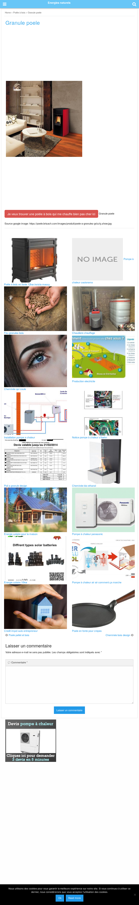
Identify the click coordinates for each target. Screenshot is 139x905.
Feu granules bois (14, 333)
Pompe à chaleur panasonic (87, 534)
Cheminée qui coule (15, 389)
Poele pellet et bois (19, 635)
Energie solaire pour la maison (20, 534)
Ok (60, 898)
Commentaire (19, 662)
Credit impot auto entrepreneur (21, 630)
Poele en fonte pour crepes (87, 630)
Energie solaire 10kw (15, 582)
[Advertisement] (69, 54)
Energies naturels (59, 3)
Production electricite (83, 381)
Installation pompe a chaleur (19, 437)
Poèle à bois (19, 12)
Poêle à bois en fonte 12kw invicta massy (27, 284)
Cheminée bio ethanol (84, 485)
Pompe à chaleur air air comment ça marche (96, 582)
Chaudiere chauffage (83, 333)
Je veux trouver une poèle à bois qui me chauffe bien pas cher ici (51, 214)
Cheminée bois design (118, 635)
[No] (134, 894)
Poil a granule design (15, 485)
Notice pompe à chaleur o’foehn (89, 437)
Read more (74, 898)
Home (8, 12)
